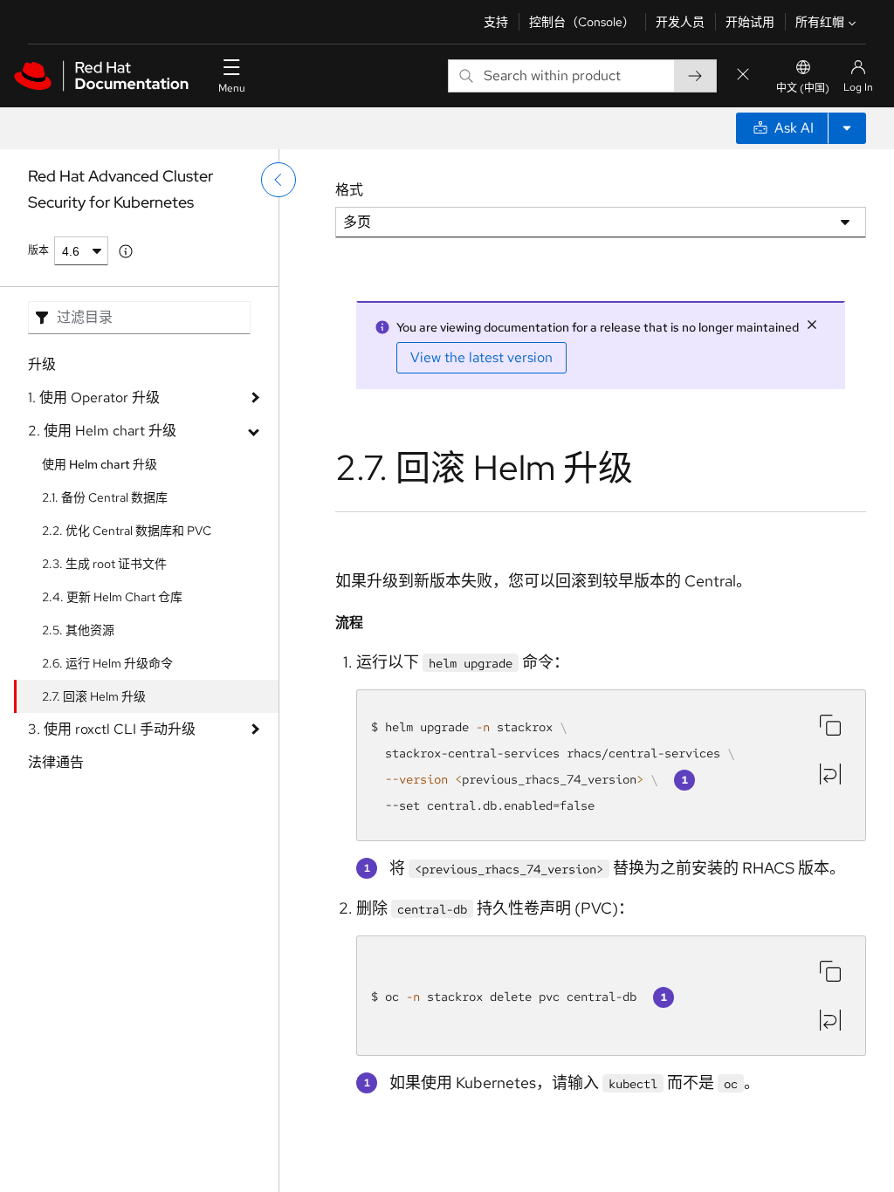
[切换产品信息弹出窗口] (125, 251)
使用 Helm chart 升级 (99, 464)
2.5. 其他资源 (78, 630)
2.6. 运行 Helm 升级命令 (107, 663)
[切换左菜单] (278, 179)
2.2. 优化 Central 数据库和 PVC (126, 530)
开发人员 (680, 22)
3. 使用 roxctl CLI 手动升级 (112, 729)
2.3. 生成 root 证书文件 (104, 564)
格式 (349, 190)
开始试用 (750, 22)
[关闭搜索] (743, 75)
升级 (42, 364)
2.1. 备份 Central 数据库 (105, 497)
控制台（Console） (582, 22)
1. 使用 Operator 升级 (94, 397)
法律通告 (56, 762)
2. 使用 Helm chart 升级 (102, 430)
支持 (496, 22)
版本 (38, 250)
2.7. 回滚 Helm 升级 (94, 696)
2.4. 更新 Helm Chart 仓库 (112, 597)
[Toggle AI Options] (847, 128)
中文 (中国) (802, 88)
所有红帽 (819, 22)
